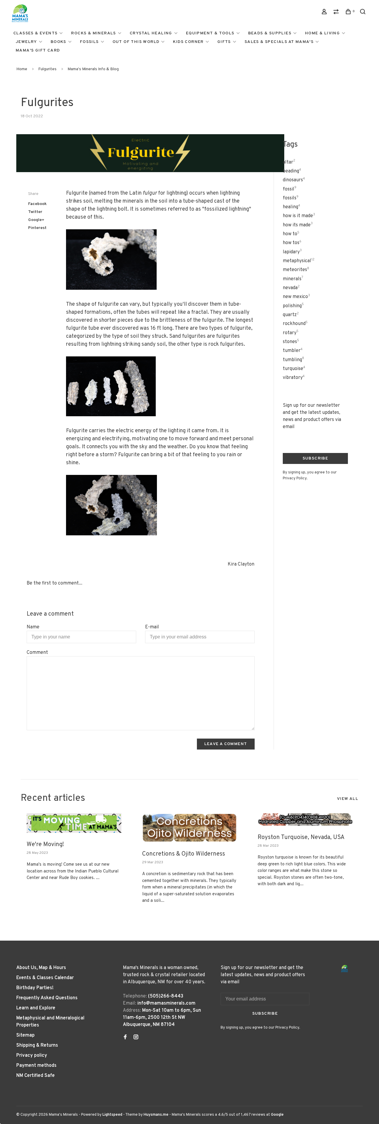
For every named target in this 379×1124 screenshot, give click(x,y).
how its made (298, 225)
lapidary (292, 252)
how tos (292, 243)
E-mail (152, 627)
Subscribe (315, 458)
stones (291, 342)
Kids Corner (188, 41)
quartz (291, 315)
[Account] (325, 12)
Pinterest (37, 227)
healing (291, 207)
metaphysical (298, 261)
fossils (290, 198)
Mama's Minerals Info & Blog (93, 69)
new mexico (296, 297)
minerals (293, 279)
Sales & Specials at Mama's (279, 41)
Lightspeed (112, 1114)
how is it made (299, 216)
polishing (293, 306)
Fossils (89, 41)
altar (289, 162)
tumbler (293, 351)
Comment (37, 653)
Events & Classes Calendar (45, 978)
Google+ (36, 219)
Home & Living (322, 33)
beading (292, 171)
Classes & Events (35, 33)
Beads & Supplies (269, 33)
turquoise (294, 369)
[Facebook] (125, 1038)
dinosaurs (294, 180)
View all (347, 798)
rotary (290, 333)
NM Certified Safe (35, 1076)
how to (291, 234)
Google (277, 1114)
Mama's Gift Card (38, 50)
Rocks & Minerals (93, 33)
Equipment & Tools (210, 33)
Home (21, 69)
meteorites (296, 270)
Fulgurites (47, 69)
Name (33, 627)
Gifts (224, 41)
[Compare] (337, 12)
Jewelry (26, 41)
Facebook (37, 203)
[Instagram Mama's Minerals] (136, 1038)
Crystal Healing (151, 33)
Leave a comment (225, 744)
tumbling (293, 360)
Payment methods (36, 1066)
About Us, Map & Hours (41, 968)
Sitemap (25, 1035)
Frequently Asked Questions (47, 998)
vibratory (294, 378)
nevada (291, 288)
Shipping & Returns (37, 1045)
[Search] (363, 12)
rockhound (295, 324)
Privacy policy (31, 1056)
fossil (289, 189)
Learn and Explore (35, 1008)
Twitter (35, 211)
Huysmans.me (156, 1114)
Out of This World (136, 41)
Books (58, 41)
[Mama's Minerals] (344, 968)
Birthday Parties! (35, 988)
